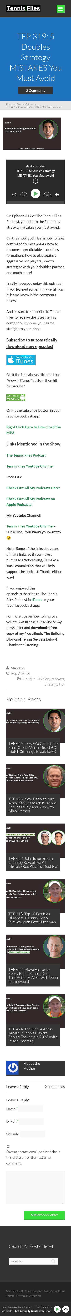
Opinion (43, 679)
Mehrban (18, 668)
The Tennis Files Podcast (26, 455)
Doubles (29, 679)
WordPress (35, 1295)
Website (12, 1134)
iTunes (37, 599)
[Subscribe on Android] (15, 399)
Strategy (50, 684)
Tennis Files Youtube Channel (30, 466)
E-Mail (12, 1121)
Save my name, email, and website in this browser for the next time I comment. (33, 1157)
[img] (35, 181)
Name (12, 1109)
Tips (61, 684)
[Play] (36, 193)
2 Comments (35, 90)
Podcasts (57, 679)
